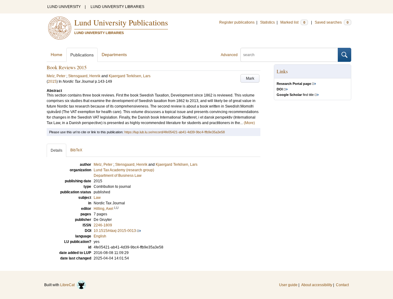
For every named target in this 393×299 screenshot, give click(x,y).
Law (97, 197)
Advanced (229, 55)
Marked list (292, 22)
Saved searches (331, 22)
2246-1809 (103, 225)
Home (56, 54)
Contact (342, 285)
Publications (82, 54)
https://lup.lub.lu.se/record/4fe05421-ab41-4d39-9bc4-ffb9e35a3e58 (174, 132)
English (100, 236)
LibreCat (68, 285)
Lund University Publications (121, 22)
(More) (249, 123)
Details (56, 150)
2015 (52, 81)
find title (295, 95)
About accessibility (316, 285)
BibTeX (76, 150)
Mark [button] (250, 78)
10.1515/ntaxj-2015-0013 (115, 231)
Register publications (237, 22)
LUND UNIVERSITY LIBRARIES (117, 7)
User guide (288, 285)
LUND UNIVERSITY (64, 7)
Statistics (267, 22)
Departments (114, 54)
